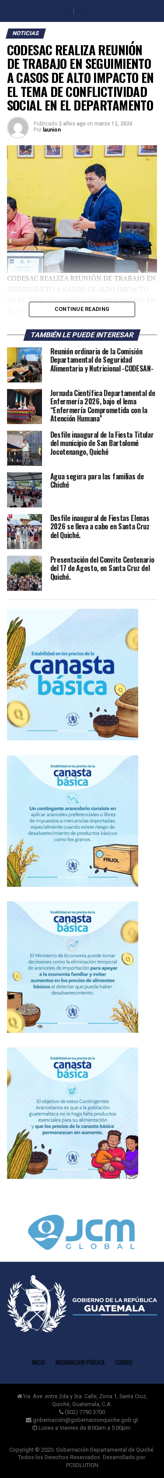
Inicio (38, 1362)
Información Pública (80, 1362)
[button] (81, 1234)
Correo (124, 1362)
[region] (82, 209)
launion (52, 130)
